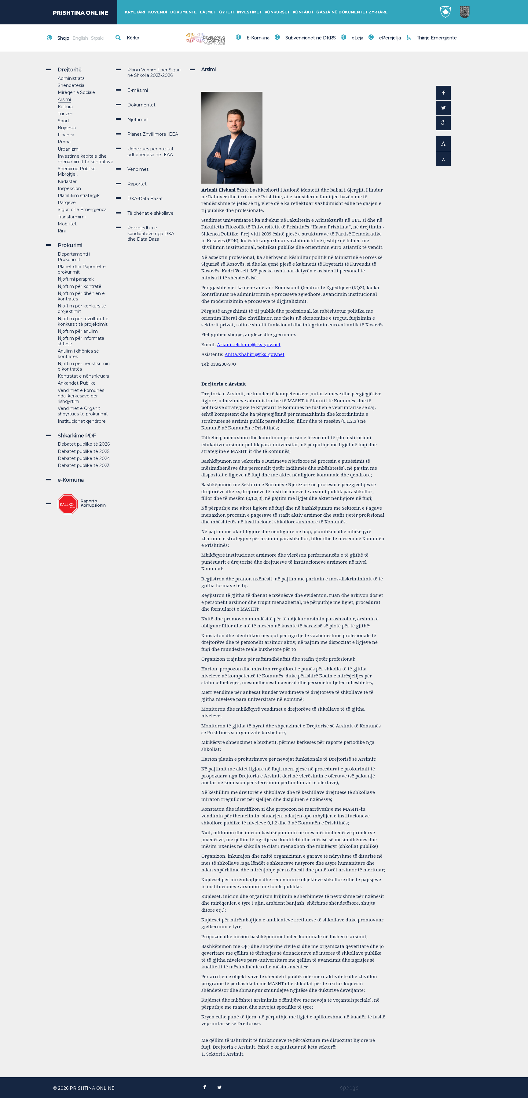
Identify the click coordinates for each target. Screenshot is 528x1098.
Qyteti (226, 12)
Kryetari (135, 12)
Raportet (137, 184)
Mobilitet (67, 224)
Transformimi (72, 217)
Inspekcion (69, 188)
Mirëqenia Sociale (76, 92)
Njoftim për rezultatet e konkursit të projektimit (83, 321)
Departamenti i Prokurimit (74, 256)
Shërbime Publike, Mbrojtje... (77, 171)
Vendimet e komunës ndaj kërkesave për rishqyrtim (81, 396)
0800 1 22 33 (432, 34)
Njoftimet (137, 119)
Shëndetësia (71, 85)
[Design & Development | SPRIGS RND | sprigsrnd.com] (349, 1088)
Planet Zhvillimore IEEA (152, 134)
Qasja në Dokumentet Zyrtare (352, 12)
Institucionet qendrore (82, 421)
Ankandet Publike (77, 383)
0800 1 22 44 (432, 41)
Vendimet (137, 169)
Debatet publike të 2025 (83, 451)
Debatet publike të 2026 (84, 444)
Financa (66, 135)
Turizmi (65, 114)
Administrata (71, 78)
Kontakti (303, 12)
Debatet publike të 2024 (84, 458)
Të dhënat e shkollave (150, 213)
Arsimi (64, 99)
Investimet (249, 12)
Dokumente (183, 12)
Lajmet (208, 12)
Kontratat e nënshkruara (83, 376)
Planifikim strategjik (79, 195)
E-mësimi (137, 90)
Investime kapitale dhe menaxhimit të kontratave (85, 158)
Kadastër (67, 181)
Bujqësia (67, 128)
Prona (64, 142)
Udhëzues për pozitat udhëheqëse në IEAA (150, 151)
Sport (63, 121)
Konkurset (277, 12)
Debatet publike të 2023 (84, 465)
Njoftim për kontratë (79, 286)
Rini (62, 231)
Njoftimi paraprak (76, 279)
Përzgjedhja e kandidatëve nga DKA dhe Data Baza (150, 233)
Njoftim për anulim (78, 331)
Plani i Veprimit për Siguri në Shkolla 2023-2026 (154, 72)
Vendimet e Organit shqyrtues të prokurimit (83, 411)
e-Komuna (71, 480)
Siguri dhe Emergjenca (82, 209)
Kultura (65, 106)
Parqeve (67, 202)
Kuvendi (157, 12)
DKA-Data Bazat (145, 198)
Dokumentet (141, 105)
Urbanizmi (68, 149)
